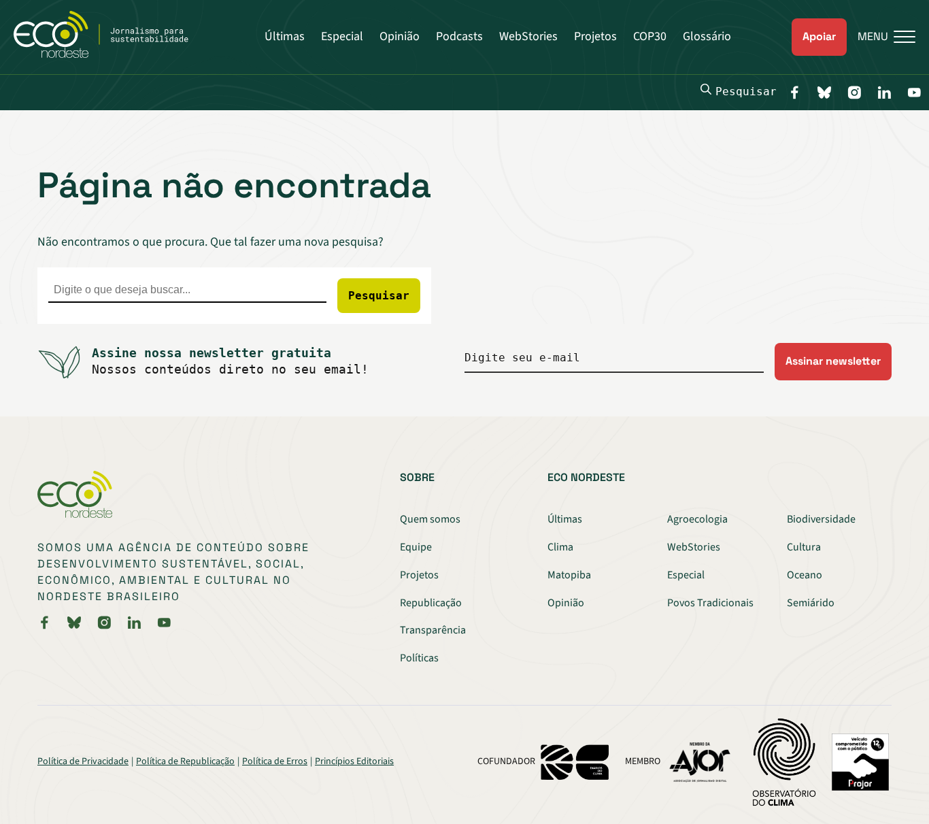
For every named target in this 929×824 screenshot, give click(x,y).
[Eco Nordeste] (108, 54)
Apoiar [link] (819, 36)
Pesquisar (746, 91)
